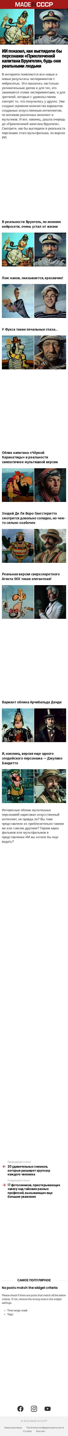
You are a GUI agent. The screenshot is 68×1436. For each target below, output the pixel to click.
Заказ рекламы (13, 1427)
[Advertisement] (34, 178)
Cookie (27, 1431)
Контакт (40, 1431)
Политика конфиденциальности (45, 1427)
